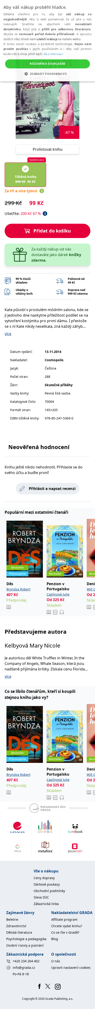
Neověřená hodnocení (38, 447)
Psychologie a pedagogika (26, 939)
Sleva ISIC (41, 897)
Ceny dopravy (44, 878)
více (8, 333)
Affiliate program (64, 919)
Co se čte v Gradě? (65, 932)
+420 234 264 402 (26, 961)
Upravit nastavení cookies (71, 967)
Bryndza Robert (18, 589)
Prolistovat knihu (47, 149)
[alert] (47, 40)
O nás (55, 961)
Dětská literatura (19, 932)
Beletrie (12, 919)
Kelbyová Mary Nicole (32, 645)
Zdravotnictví (16, 926)
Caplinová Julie (58, 594)
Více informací (53, 54)
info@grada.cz (24, 967)
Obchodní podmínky (49, 891)
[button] (47, 73)
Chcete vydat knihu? (66, 926)
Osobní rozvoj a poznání (25, 945)
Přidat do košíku (52, 231)
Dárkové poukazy (47, 884)
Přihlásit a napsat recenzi (52, 488)
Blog (54, 939)
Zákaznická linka (46, 904)
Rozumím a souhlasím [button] (47, 64)
